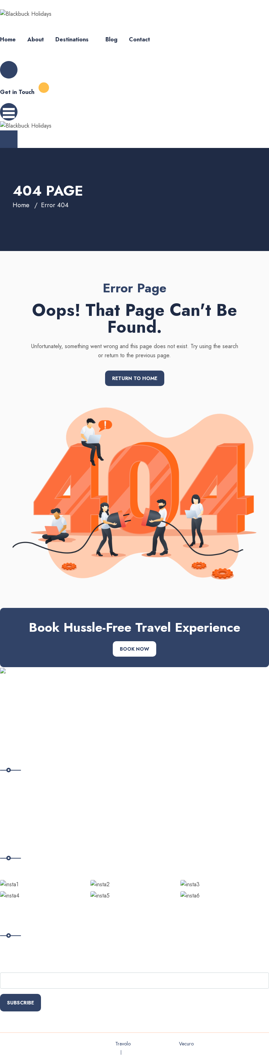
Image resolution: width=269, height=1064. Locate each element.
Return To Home (134, 378)
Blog (111, 39)
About (35, 39)
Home (8, 39)
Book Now (134, 648)
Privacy (106, 1052)
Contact (139, 39)
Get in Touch (17, 92)
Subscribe (20, 1002)
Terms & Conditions (148, 1052)
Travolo (122, 1043)
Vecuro (186, 1043)
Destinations (72, 39)
